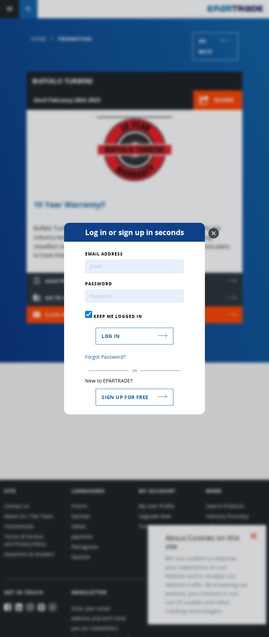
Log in (110, 336)
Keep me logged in (117, 316)
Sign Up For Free (125, 397)
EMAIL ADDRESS (104, 253)
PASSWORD (98, 283)
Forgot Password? (105, 356)
